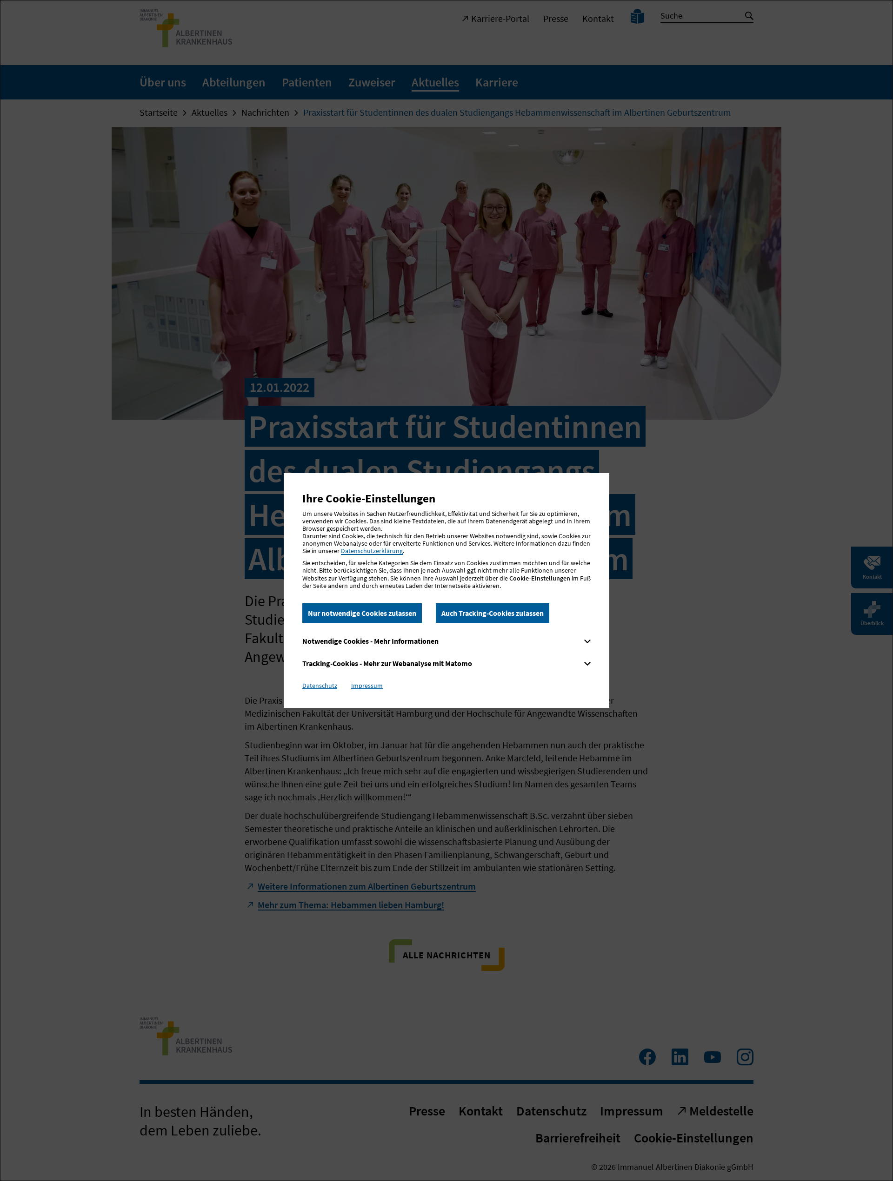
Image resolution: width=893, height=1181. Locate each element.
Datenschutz (319, 685)
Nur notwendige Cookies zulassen (362, 613)
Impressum (367, 685)
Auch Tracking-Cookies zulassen (492, 613)
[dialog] (446, 590)
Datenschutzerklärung (372, 551)
